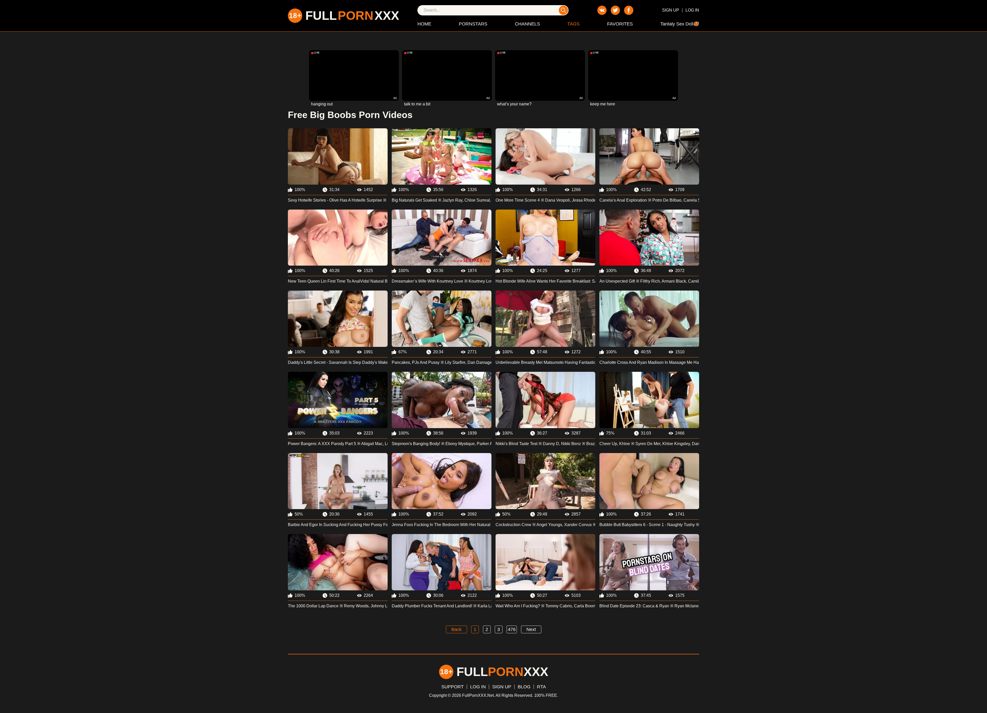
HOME (424, 24)
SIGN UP (670, 10)
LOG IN (692, 10)
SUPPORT (452, 686)
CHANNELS (527, 24)
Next (531, 629)
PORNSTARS (473, 24)
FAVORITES (620, 24)
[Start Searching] (563, 10)
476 (512, 629)
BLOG (524, 686)
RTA (541, 686)
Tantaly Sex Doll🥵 (679, 24)
